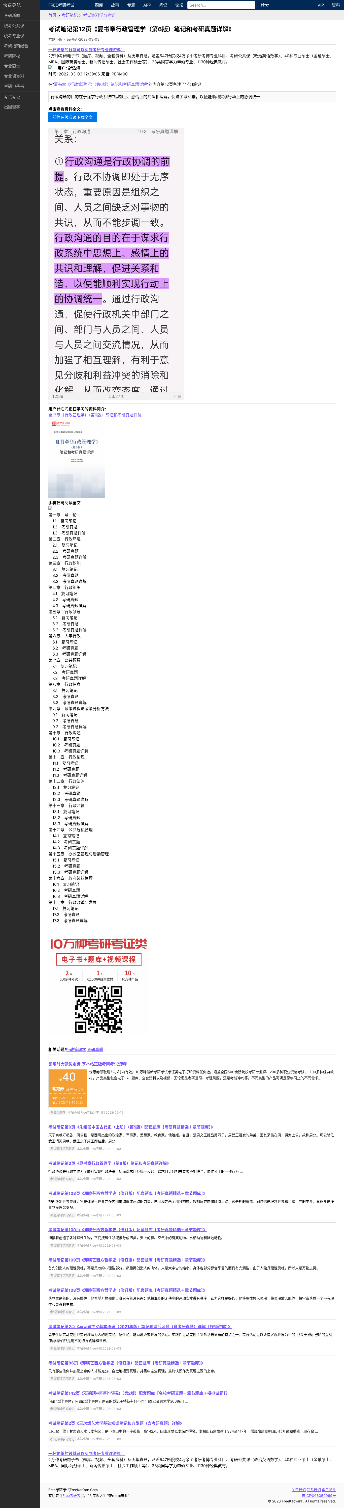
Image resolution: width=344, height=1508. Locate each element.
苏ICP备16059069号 (319, 1495)
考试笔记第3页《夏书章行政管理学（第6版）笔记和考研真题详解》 (109, 1163)
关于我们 (299, 1490)
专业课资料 (14, 76)
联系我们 (314, 1490)
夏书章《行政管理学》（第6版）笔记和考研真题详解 (100, 84)
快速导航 (12, 5)
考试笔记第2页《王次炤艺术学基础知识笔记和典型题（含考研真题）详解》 (116, 1423)
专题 (131, 5)
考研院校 (12, 56)
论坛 (179, 5)
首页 (52, 15)
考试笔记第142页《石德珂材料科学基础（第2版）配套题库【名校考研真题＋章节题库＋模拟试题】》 (138, 1393)
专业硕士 (12, 66)
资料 (336, 5)
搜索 (265, 5)
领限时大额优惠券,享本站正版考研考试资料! (87, 1063)
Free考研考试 (61, 5)
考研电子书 (14, 86)
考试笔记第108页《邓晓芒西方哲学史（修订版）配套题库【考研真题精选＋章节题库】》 (127, 1193)
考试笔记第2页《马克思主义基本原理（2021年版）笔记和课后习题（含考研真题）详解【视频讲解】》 (140, 1326)
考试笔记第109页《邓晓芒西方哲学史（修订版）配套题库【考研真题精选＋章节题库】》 (127, 1229)
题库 (99, 5)
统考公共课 (14, 25)
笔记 (163, 5)
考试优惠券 (57, 1112)
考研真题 (95, 1049)
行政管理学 (76, 1049)
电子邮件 (329, 1490)
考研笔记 (70, 15)
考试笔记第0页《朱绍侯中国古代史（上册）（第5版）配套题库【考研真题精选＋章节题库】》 (131, 1126)
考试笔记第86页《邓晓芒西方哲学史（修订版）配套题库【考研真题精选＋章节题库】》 (126, 1362)
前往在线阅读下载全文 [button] (72, 117)
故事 (115, 5)
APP (147, 5)
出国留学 (12, 106)
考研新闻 (12, 15)
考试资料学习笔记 (99, 15)
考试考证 (12, 96)
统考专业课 (14, 35)
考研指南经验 (16, 45)
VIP (321, 5)
